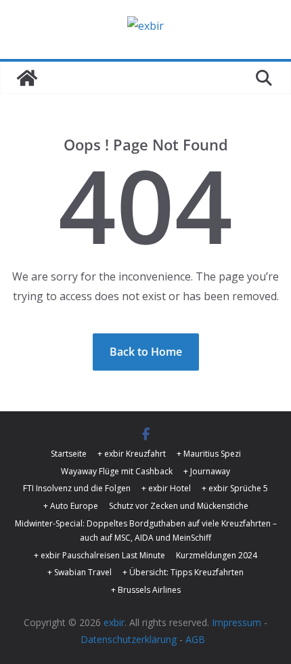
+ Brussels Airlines (146, 590)
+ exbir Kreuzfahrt (131, 453)
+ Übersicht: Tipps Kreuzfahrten (183, 572)
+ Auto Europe (70, 506)
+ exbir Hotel (166, 488)
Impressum (236, 622)
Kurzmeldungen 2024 (216, 555)
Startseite (69, 453)
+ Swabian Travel (79, 572)
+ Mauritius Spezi (209, 453)
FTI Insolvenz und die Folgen (77, 488)
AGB (195, 639)
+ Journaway (206, 471)
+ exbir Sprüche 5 (235, 488)
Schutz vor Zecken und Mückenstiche (178, 506)
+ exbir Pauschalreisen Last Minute (99, 555)
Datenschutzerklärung (129, 639)
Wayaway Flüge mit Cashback (117, 471)
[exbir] (27, 78)
